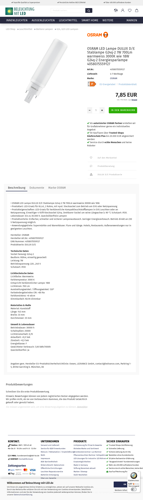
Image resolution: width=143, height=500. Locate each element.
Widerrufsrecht (47, 465)
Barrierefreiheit (51, 462)
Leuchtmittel (68, 20)
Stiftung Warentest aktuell (85, 468)
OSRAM (113, 78)
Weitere (108, 20)
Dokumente (36, 187)
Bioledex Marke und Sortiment (86, 448)
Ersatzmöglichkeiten (82, 462)
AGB (42, 462)
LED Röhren (101, 458)
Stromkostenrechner (82, 452)
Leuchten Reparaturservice (52, 472)
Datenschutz (59, 465)
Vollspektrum (101, 455)
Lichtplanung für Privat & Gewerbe (88, 445)
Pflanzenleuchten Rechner (85, 455)
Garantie (52, 478)
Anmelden (82, 407)
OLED (76, 475)
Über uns (44, 478)
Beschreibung (16, 187)
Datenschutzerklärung (23, 495)
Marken (77, 472)
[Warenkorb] (136, 10)
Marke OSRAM (57, 187)
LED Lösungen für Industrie (85, 458)
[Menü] (138, 472)
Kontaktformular (26, 459)
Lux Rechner (96, 452)
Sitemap (83, 472)
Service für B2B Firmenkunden (53, 448)
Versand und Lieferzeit (50, 445)
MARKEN (132, 20)
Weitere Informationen (125, 490)
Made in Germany (81, 465)
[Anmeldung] (122, 10)
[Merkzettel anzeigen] (129, 10)
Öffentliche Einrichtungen (51, 468)
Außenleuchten (43, 20)
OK (125, 484)
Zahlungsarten (17, 465)
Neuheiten (82, 475)
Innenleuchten (17, 20)
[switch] (134, 489)
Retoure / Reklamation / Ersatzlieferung (57, 452)
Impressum (45, 458)
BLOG (43, 455)
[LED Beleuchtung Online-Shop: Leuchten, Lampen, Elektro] (20, 11)
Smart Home (90, 20)
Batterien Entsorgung (50, 475)
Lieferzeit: (92, 74)
